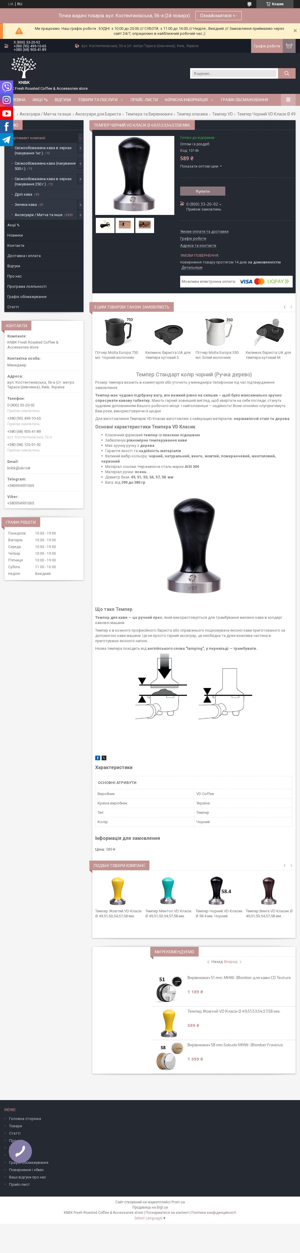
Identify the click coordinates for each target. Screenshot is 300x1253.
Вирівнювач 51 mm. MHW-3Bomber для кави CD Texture (239, 977)
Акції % (13, 225)
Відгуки (63, 100)
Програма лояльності (27, 286)
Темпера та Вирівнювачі (149, 114)
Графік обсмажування (244, 100)
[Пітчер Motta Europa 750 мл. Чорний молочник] (118, 332)
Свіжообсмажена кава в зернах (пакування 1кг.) (43, 150)
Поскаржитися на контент (167, 1213)
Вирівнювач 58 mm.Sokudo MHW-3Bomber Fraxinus (235, 1044)
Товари (15, 1126)
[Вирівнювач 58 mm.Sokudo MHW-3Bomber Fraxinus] (170, 1056)
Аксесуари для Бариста (98, 114)
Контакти (15, 245)
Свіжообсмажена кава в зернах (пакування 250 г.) (43, 181)
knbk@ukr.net (18, 468)
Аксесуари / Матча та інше (45, 114)
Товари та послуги (97, 100)
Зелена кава (26, 204)
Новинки (15, 235)
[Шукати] (287, 73)
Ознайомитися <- (218, 15)
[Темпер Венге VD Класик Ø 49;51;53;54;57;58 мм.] (269, 891)
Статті (13, 307)
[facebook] (97, 759)
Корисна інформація (186, 100)
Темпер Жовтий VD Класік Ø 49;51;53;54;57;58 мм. (234, 1011)
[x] (104, 759)
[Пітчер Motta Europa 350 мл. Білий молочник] (219, 332)
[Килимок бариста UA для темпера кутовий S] (168, 332)
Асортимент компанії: (26, 138)
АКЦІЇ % (40, 100)
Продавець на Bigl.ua (150, 1207)
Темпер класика (192, 114)
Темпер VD (222, 114)
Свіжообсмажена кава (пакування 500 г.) (45, 166)
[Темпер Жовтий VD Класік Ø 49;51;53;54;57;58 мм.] (118, 891)
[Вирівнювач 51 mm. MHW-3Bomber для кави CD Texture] (170, 989)
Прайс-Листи (144, 100)
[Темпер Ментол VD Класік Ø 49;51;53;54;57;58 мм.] (168, 891)
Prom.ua (178, 1202)
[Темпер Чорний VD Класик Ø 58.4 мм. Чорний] (219, 891)
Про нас (14, 276)
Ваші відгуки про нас (27, 1177)
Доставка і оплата (24, 256)
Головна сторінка (25, 1118)
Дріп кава (23, 194)
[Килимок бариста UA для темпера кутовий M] (269, 332)
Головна (16, 100)
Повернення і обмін (26, 1170)
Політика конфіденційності (213, 1213)
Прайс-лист (19, 1184)
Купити (203, 191)
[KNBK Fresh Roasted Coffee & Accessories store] (23, 70)
